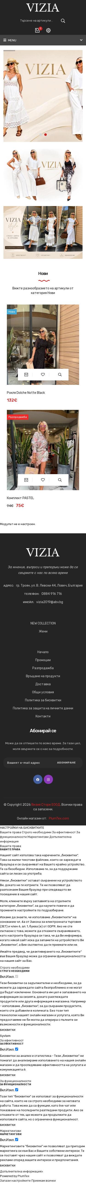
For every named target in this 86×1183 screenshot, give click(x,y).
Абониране (66, 762)
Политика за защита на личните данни (43, 708)
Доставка (43, 684)
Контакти (43, 716)
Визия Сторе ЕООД (45, 805)
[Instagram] (48, 779)
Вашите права (10, 832)
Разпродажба (43, 668)
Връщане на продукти (43, 676)
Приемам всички (43, 1180)
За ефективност (64, 832)
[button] (40, 134)
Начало (43, 652)
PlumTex (23, 1176)
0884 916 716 (52, 594)
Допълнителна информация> (21, 1171)
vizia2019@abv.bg (49, 602)
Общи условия (43, 692)
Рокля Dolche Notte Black (26, 393)
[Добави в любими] (43, 374)
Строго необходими (36, 832)
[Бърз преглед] (59, 374)
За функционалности (15, 1081)
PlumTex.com (59, 818)
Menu (11, 40)
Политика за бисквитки (43, 700)
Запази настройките (15, 1180)
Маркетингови (38, 837)
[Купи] (26, 374)
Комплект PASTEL (20, 498)
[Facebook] (37, 779)
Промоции (43, 660)
